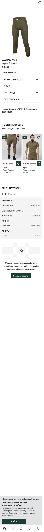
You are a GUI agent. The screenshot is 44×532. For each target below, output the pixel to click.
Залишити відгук (21, 276)
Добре (14, 521)
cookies (31, 499)
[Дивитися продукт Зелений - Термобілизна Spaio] (12, 147)
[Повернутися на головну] (4, 528)
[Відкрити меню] (12, 528)
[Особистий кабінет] (37, 528)
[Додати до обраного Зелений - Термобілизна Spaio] (18, 137)
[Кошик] (21, 528)
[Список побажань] (29, 528)
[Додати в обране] (39, 2)
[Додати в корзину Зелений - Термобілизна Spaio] (18, 163)
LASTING (6, 60)
